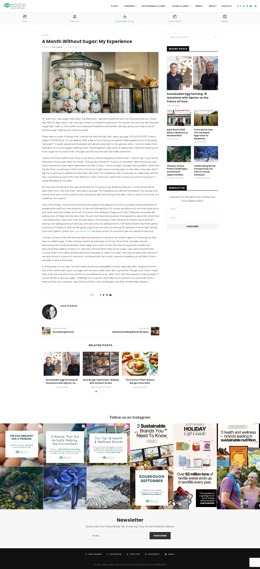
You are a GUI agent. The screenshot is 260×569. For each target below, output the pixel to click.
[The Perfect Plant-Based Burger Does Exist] (140, 364)
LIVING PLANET (180, 6)
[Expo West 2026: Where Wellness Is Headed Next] (179, 118)
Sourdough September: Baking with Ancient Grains (101, 381)
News (199, 6)
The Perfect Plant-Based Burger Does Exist (139, 381)
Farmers (129, 6)
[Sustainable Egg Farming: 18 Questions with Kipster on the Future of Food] (62, 364)
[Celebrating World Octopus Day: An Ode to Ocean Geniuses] (206, 154)
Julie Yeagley (57, 47)
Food (114, 6)
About (213, 6)
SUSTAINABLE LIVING (153, 6)
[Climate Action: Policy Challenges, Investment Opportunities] (179, 154)
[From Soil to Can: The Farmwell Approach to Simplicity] (206, 118)
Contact (226, 6)
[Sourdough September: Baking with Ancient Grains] (101, 364)
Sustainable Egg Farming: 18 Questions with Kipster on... (61, 381)
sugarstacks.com (83, 231)
